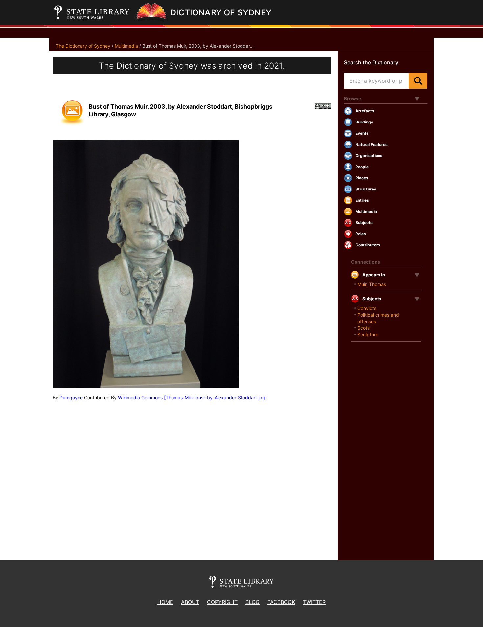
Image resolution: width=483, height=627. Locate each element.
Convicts (366, 308)
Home (165, 602)
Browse (352, 98)
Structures (366, 189)
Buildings (364, 122)
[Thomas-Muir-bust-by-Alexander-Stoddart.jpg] (215, 397)
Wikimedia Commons (140, 397)
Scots (363, 328)
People (362, 166)
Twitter (314, 602)
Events (362, 133)
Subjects (364, 222)
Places (362, 177)
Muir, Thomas (371, 284)
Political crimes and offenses (378, 318)
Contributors (368, 244)
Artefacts (365, 110)
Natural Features (372, 144)
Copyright (222, 602)
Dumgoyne (71, 397)
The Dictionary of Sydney (83, 46)
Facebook (281, 602)
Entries (362, 200)
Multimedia (126, 46)
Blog (252, 602)
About (190, 602)
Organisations (369, 155)
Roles (361, 233)
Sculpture (367, 334)
